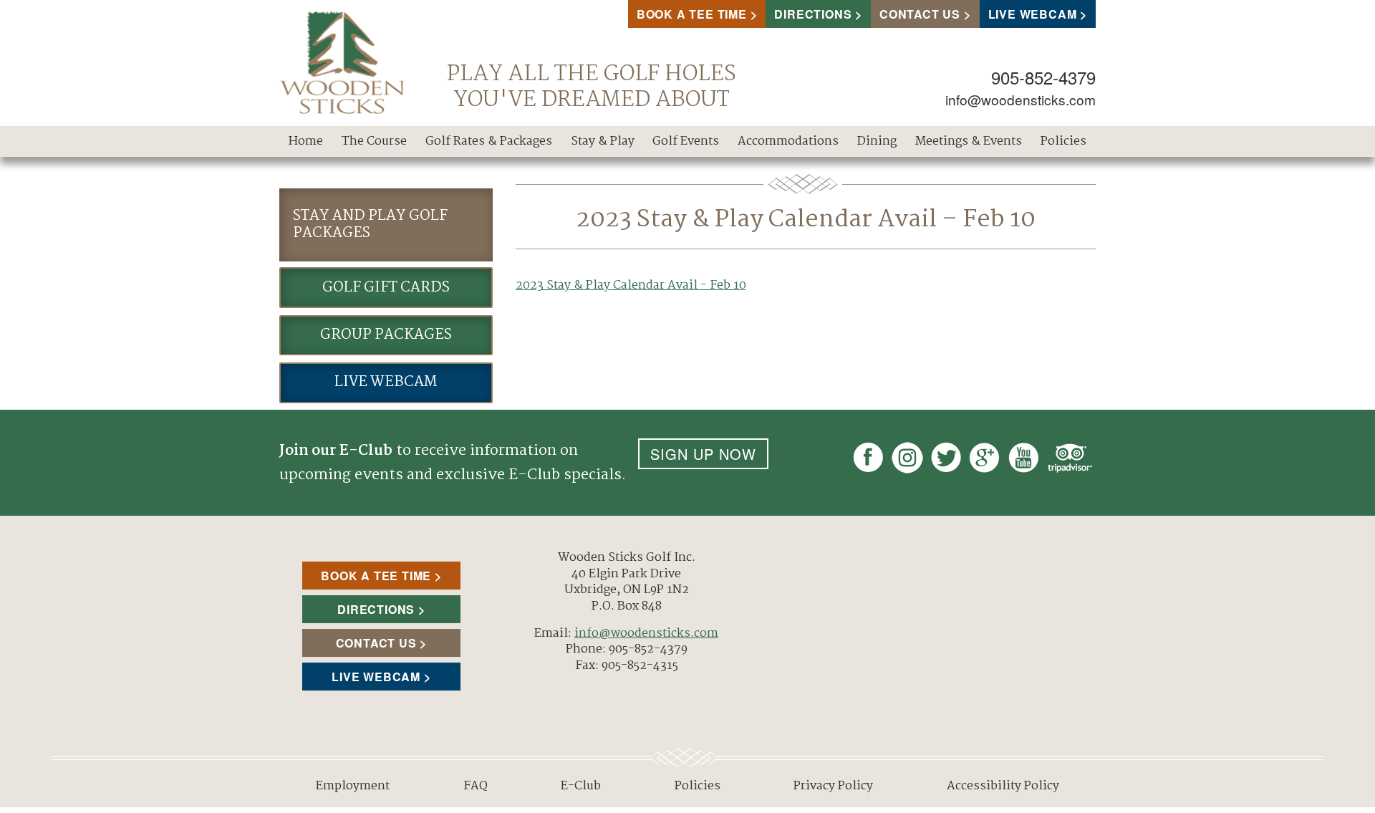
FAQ (475, 786)
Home (306, 141)
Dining (877, 141)
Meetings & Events (968, 141)
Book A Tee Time (692, 14)
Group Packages (386, 335)
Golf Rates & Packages (488, 141)
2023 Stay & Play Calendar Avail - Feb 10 (631, 285)
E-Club (581, 786)
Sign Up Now (703, 453)
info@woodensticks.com (1020, 99)
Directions (812, 14)
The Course (374, 141)
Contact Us (919, 14)
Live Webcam (1032, 14)
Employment (353, 786)
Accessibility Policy (1003, 786)
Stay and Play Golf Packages (370, 224)
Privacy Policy (833, 786)
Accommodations (788, 141)
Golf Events (685, 141)
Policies (1063, 141)
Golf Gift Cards (386, 287)
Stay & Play (603, 141)
